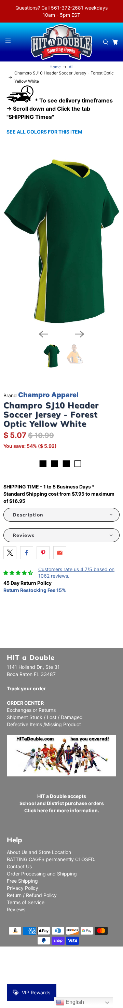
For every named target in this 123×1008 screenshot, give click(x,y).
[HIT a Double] (61, 42)
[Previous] (43, 334)
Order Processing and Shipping (42, 873)
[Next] (79, 334)
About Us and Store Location (39, 852)
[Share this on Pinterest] (43, 552)
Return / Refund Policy (32, 895)
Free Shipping (22, 881)
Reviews (16, 909)
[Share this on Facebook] (26, 552)
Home (55, 67)
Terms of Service (25, 902)
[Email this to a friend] (59, 552)
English (74, 1002)
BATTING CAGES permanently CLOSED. (51, 859)
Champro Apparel (48, 395)
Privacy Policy (22, 888)
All (71, 67)
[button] (61, 515)
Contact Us (19, 866)
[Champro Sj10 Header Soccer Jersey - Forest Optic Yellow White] (61, 241)
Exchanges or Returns (31, 710)
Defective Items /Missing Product (44, 724)
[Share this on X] (9, 552)
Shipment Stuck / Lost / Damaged (45, 717)
